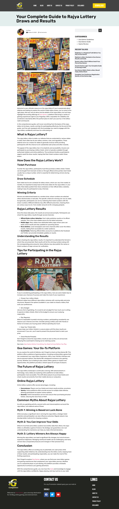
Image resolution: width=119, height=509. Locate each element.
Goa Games (43, 114)
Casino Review (83, 44)
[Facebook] (46, 494)
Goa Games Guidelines (86, 39)
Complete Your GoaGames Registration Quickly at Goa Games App (87, 75)
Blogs (41, 6)
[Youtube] (58, 494)
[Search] (100, 30)
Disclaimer (81, 6)
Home (35, 6)
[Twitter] (52, 494)
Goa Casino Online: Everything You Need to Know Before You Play (45, 344)
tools (51, 469)
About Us (49, 6)
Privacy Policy (70, 6)
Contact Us (59, 6)
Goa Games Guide (84, 42)
